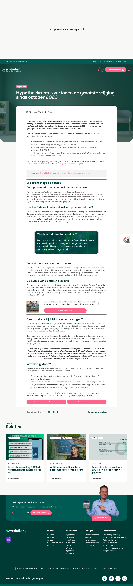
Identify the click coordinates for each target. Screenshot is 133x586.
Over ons (51, 537)
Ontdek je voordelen (65, 311)
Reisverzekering (109, 545)
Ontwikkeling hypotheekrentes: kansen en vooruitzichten (65, 173)
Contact (50, 535)
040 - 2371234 (22, 513)
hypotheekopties (68, 164)
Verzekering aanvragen (112, 535)
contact (52, 395)
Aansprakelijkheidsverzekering (115, 537)
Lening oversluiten (91, 543)
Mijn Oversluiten (122, 61)
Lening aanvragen (91, 535)
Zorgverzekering (109, 550)
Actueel (50, 540)
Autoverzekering (109, 540)
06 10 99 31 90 (97, 61)
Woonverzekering (110, 543)
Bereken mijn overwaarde (87, 402)
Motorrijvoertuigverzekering (114, 548)
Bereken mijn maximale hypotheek (46, 402)
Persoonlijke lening (92, 545)
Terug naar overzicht (97, 412)
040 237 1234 (109, 61)
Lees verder (13, 478)
